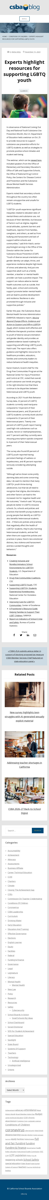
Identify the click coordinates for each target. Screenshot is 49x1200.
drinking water (15, 920)
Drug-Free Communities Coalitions (24, 578)
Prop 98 (34, 1155)
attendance (30, 1110)
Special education (15, 1035)
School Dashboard (16, 1022)
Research (12, 998)
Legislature (13, 973)
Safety (10, 1007)
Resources (12, 1002)
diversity (24, 1135)
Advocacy (12, 859)
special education (13, 1163)
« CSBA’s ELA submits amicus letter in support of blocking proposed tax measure (24, 653)
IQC (41, 1151)
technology (36, 1167)
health (38, 1148)
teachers (22, 1167)
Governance (13, 964)
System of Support (11, 1167)
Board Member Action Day (25, 1114)
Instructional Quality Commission (28, 1152)
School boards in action (18, 1014)
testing (8, 1170)
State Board (13, 1044)
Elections (12, 938)
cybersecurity (18, 1010)
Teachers (12, 1053)
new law (12, 989)
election (30, 1135)
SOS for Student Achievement (21, 1031)
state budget (35, 1164)
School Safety (31, 1159)
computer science (34, 1121)
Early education (14, 925)
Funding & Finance (16, 960)
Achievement (13, 855)
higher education (11, 1152)
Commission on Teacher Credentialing (25, 898)
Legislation (20, 1155)
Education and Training (18, 929)
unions (11, 1069)
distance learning (13, 1134)
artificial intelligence (21, 1061)
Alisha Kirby (16, 52)
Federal (11, 955)
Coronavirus (13, 907)
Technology (13, 1057)
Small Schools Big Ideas (22, 1018)
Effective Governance (17, 933)
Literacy (11, 977)
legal (10, 968)
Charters (12, 881)
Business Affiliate (15, 868)
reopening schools (14, 1159)
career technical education (14, 1118)
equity (10, 946)
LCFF (11, 1155)
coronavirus (14, 1130)
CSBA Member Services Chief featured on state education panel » (24, 660)
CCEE (10, 877)
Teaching (29, 1167)
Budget (38, 1114)
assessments (13, 863)
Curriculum (13, 916)
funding (30, 1143)
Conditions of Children (18, 903)
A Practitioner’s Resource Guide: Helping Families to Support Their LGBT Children (24, 612)
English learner (15, 942)
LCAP (7, 1156)
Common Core (22, 1121)
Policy (10, 993)
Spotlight (12, 1040)
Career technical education (20, 872)
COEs (10, 894)
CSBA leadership (15, 912)
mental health (14, 981)
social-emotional (15, 1027)
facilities (11, 951)
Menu (24, 19)
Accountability (14, 850)
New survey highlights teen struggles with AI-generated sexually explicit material (24, 716)
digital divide (38, 1131)
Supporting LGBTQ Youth (20, 585)
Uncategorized (14, 1065)
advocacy (19, 1110)
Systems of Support (17, 1048)
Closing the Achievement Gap (21, 890)
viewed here (36, 160)
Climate (23, 91)
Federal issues (29, 1139)
